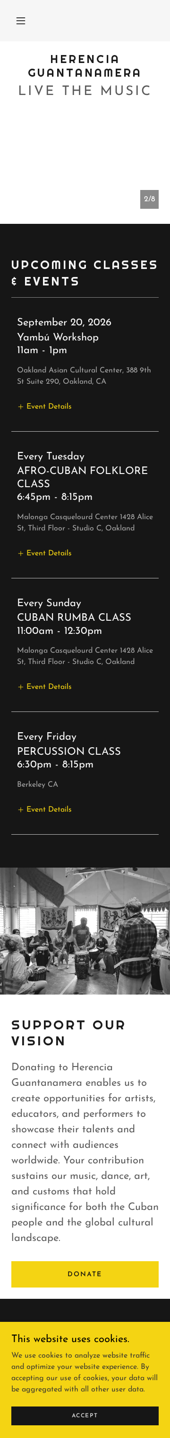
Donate (85, 1274)
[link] (85, 66)
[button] (20, 20)
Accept (85, 1415)
